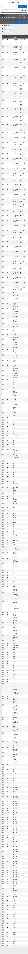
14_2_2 (15, 844)
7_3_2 (14, 939)
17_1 (14, 817)
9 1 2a (14, 577)
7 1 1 (14, 643)
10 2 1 (14, 531)
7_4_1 (14, 936)
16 (13, 461)
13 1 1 (14, 496)
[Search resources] (22, 11)
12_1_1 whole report (15, 885)
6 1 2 (14, 665)
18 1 (14, 447)
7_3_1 (14, 941)
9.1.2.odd (15, 540)
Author (25, 36)
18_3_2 (15, 801)
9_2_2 (14, 898)
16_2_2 (15, 826)
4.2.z (14, 674)
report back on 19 (15, 381)
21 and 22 (15, 435)
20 (13, 438)
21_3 (14, 773)
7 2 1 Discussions (15, 637)
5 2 (14, 670)
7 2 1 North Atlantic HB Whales (15, 630)
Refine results (6, 31)
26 (13, 424)
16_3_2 (15, 821)
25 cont (15, 429)
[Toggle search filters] (25, 10)
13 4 (14, 481)
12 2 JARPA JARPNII (15, 500)
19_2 (14, 785)
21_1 (14, 778)
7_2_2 (14, 943)
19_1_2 (15, 787)
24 (13, 431)
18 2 (14, 444)
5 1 (14, 672)
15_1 (14, 839)
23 (13, 769)
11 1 (14, 515)
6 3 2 (14, 658)
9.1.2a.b (15, 535)
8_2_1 (14, 921)
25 (13, 764)
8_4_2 (14, 909)
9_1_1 (14, 905)
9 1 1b (14, 579)
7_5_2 (14, 930)
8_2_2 (14, 918)
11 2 (14, 513)
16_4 (14, 819)
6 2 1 (14, 663)
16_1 (14, 835)
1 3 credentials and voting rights (15, 735)
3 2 (14, 679)
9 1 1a (14, 581)
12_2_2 (15, 879)
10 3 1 (14, 526)
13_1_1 (15, 863)
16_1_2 (15, 830)
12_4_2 (15, 872)
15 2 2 (14, 467)
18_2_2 (15, 805)
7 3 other (15, 612)
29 (13, 417)
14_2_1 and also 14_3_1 (15, 848)
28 (13, 420)
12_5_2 (15, 867)
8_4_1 (14, 912)
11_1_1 (15, 894)
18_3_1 (15, 803)
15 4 (14, 463)
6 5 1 (14, 652)
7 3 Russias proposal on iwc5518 (15, 595)
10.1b (14, 520)
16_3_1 (15, 823)
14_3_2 (15, 841)
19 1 (14, 442)
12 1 (14, 511)
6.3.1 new (15, 645)
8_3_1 (14, 916)
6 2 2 (14, 661)
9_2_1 (14, 900)
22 (13, 771)
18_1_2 (15, 810)
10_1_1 (15, 896)
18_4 (14, 793)
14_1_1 (15, 856)
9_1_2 (14, 903)
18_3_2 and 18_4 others (15, 798)
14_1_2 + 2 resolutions (15, 853)
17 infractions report (15, 451)
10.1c (14, 517)
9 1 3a (14, 572)
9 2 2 (14, 542)
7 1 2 (14, 640)
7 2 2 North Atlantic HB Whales (15, 617)
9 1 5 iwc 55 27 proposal (15, 548)
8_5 (14, 907)
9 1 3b (14, 570)
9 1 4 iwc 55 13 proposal (15, 560)
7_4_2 (14, 934)
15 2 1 (14, 470)
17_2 (14, 814)
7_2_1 (14, 945)
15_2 (14, 837)
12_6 (14, 865)
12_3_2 (15, 876)
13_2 (14, 858)
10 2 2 (14, 528)
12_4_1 (15, 874)
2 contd (15, 696)
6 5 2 (14, 649)
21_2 (14, 776)
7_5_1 (14, 932)
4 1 (14, 676)
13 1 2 (14, 493)
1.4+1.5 (15, 717)
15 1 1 (14, 474)
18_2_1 (15, 808)
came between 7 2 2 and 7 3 (15, 414)
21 (13, 780)
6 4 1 (14, 656)
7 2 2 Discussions (15, 624)
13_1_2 (15, 861)
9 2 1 (14, 544)
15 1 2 (14, 472)
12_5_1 (15, 870)
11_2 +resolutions (15, 890)
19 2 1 (14, 440)
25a (14, 426)
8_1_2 (14, 923)
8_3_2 (14, 914)
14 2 (14, 476)
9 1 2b (14, 575)
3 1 (14, 681)
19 (13, 791)
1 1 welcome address (15, 749)
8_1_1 (14, 925)
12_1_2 (15, 881)
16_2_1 (15, 828)
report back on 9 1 (15, 386)
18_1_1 (15, 812)
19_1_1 (15, 789)
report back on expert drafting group (15, 759)
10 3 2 (14, 524)
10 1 (14, 533)
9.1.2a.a (15, 538)
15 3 (14, 465)
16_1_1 (15, 832)
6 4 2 (14, 654)
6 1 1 (14, 667)
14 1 (14, 479)
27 (13, 422)
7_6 (14, 927)
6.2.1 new (15, 647)
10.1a (14, 522)
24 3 (14, 433)
